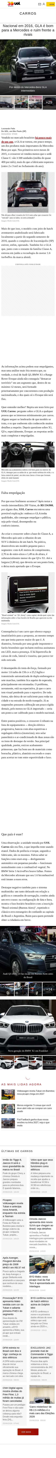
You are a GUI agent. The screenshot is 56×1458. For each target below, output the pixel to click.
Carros (28, 13)
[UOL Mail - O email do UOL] (39, 4)
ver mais (26, 1432)
